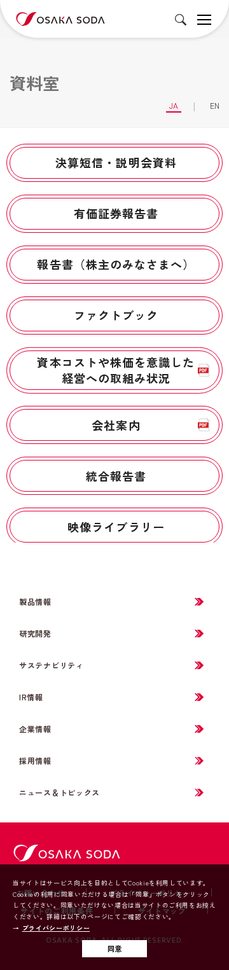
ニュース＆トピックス (59, 792)
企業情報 (35, 728)
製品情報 (35, 601)
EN (214, 105)
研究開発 (35, 633)
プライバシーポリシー (56, 928)
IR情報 (31, 696)
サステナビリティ (51, 665)
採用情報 (35, 760)
